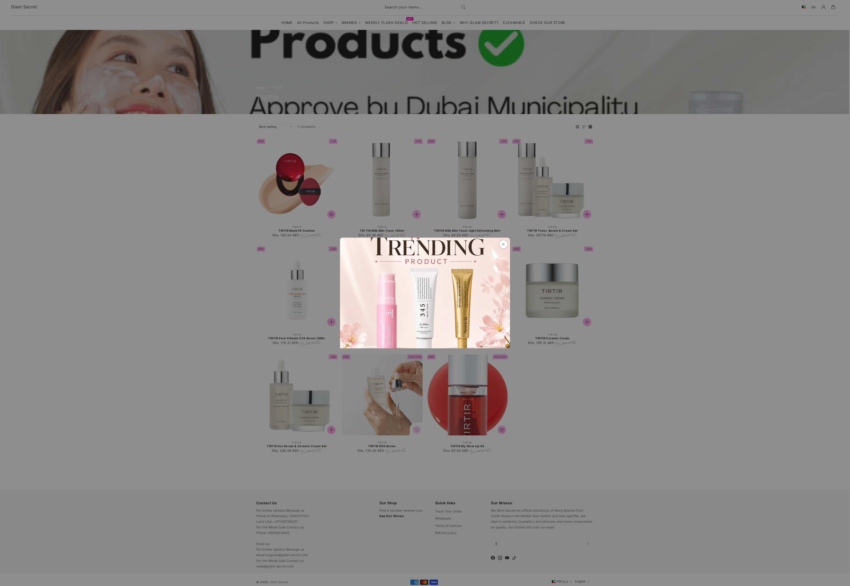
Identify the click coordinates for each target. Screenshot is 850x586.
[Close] (503, 244)
